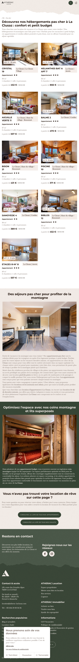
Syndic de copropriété (50, 612)
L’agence (44, 597)
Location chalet (8, 625)
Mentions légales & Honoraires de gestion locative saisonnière (57, 629)
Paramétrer (27, 655)
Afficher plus (10, 646)
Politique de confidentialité (51, 625)
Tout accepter (43, 655)
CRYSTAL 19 (7, 70)
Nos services (46, 594)
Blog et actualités (8, 622)
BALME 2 (46, 117)
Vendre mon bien (48, 609)
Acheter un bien (47, 606)
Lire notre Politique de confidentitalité (17, 649)
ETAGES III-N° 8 (10, 264)
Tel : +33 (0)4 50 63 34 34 (11, 608)
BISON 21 (5, 168)
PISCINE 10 (45, 168)
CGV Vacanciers (47, 622)
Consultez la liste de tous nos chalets (39, 522)
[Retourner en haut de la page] (75, 659)
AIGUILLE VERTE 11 (7, 119)
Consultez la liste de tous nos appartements (39, 514)
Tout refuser (13, 655)
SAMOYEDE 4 (9, 215)
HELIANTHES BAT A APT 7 (52, 70)
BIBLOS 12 (45, 217)
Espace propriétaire (49, 587)
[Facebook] (45, 554)
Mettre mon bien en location (52, 590)
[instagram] (52, 554)
